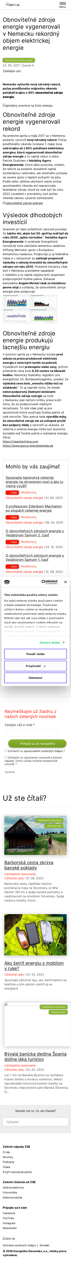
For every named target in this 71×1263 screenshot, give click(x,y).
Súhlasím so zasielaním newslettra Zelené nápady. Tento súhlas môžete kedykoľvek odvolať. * (33, 761)
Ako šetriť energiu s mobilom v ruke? (34, 965)
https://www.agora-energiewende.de (28, 445)
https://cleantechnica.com (20, 441)
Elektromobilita (12, 1197)
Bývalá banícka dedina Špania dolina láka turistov (35, 1056)
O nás (6, 1152)
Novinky (8, 1157)
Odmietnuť (35, 677)
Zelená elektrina (13, 1187)
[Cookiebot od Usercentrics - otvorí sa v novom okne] (43, 582)
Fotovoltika (10, 1192)
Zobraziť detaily (50, 642)
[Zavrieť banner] (65, 582)
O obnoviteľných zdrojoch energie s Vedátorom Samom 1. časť (35, 557)
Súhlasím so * (36, 751)
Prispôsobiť (33, 665)
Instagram (9, 1223)
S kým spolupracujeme (17, 1172)
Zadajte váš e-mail (20, 725)
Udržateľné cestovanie (49, 820)
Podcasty (8, 1162)
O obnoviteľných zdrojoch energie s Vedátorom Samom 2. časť (35, 533)
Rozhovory (28, 492)
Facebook (9, 1213)
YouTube (9, 1218)
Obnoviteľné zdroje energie (19, 60)
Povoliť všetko (35, 654)
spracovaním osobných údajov (43, 751)
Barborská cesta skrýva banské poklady (28, 865)
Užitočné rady (54, 825)
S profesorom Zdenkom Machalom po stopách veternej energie (34, 508)
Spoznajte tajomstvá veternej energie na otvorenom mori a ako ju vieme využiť (34, 481)
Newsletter (10, 1228)
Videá (14, 492)
